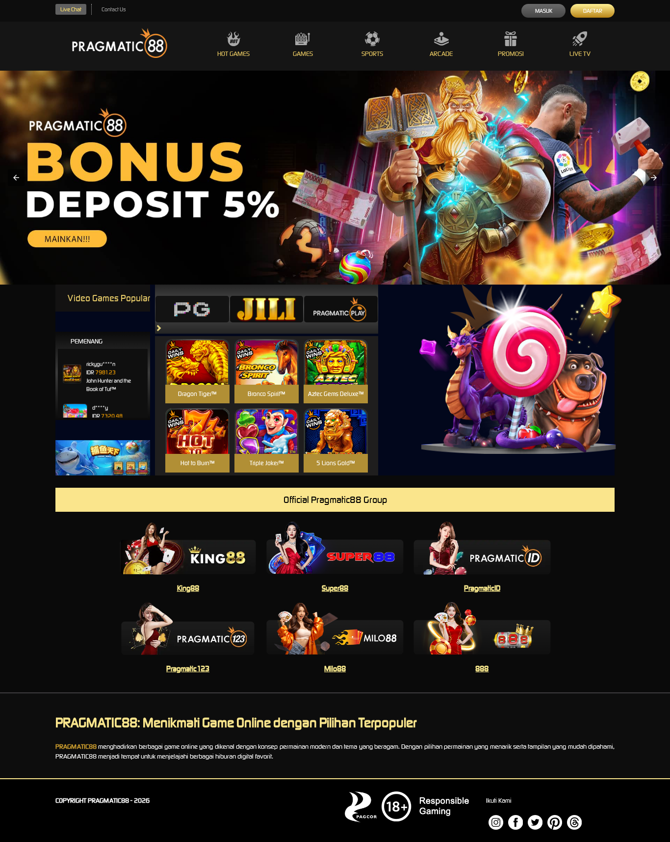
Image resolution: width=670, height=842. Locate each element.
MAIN (197, 372)
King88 (188, 588)
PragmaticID (482, 588)
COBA (197, 350)
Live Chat (70, 9)
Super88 (335, 588)
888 (482, 668)
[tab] (192, 309)
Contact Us (114, 9)
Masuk (543, 10)
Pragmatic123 (187, 668)
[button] (16, 177)
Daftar (592, 10)
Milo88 (335, 668)
